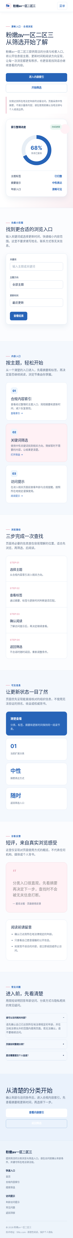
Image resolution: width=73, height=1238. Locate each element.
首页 (8, 1176)
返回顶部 (10, 1212)
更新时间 (14, 295)
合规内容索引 (13, 1181)
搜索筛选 (10, 1187)
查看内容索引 (36, 1112)
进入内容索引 (36, 76)
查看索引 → (17, 413)
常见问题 (10, 1207)
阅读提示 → (17, 495)
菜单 (62, 6)
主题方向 (14, 277)
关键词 (13, 259)
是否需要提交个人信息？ (17, 1055)
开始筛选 (36, 87)
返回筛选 (36, 1123)
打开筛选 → (17, 454)
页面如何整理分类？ (15, 1044)
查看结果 (19, 315)
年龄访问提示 (13, 1202)
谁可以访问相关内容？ (16, 1017)
